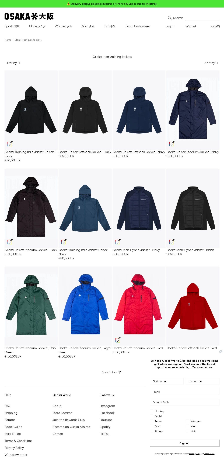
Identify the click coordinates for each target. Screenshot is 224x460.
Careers (57, 434)
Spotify (105, 427)
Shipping (11, 413)
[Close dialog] (221, 351)
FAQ (7, 406)
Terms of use (209, 454)
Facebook (107, 413)
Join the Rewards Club (68, 420)
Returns (10, 420)
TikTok (104, 434)
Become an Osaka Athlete (71, 427)
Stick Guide (13, 434)
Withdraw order (16, 455)
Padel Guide (13, 427)
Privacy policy (194, 454)
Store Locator (62, 413)
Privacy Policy (14, 448)
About (56, 406)
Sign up (185, 443)
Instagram (107, 406)
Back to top (109, 372)
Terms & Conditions (18, 441)
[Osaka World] (29, 16)
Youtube (106, 420)
